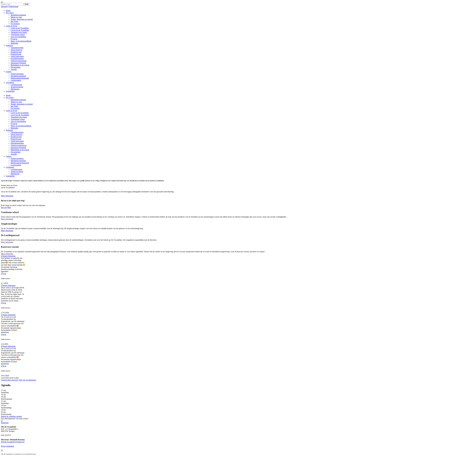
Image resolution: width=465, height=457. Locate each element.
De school (10, 97)
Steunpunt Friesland (18, 148)
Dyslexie (14, 124)
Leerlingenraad (16, 169)
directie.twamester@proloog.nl (12, 442)
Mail (9, 207)
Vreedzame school (18, 119)
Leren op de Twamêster (20, 113)
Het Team (14, 106)
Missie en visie (16, 102)
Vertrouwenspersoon (18, 145)
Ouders (8, 156)
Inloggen (4, 6)
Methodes (14, 128)
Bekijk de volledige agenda (11, 416)
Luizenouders (16, 165)
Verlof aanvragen (17, 141)
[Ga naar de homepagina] (2, 2)
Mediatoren (15, 174)
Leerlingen (10, 167)
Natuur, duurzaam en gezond (22, 104)
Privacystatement (7, 446)
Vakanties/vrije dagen (19, 117)
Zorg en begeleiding (18, 121)
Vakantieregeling (17, 132)
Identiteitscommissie (18, 100)
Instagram (4, 423)
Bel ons (4, 207)
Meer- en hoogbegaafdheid (21, 126)
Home (8, 95)
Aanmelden (10, 176)
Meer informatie (7, 196)
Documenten (15, 152)
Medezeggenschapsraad (20, 163)
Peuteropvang (16, 139)
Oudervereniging (17, 158)
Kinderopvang (16, 137)
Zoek (26, 4)
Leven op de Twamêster (20, 115)
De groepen (15, 108)
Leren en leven (11, 111)
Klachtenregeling (17, 143)
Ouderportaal (13, 6)
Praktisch (9, 130)
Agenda (14, 154)
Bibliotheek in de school (20, 150)
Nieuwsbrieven (16, 134)
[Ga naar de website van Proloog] (2, 450)
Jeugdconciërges (17, 172)
